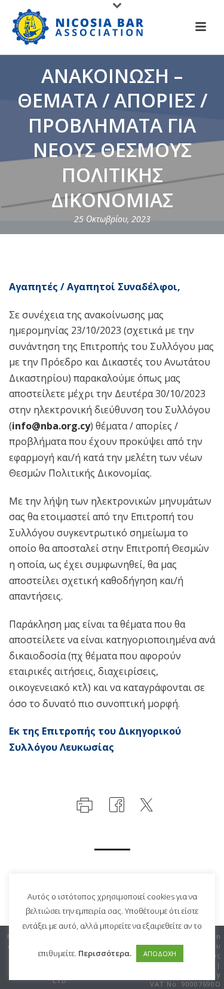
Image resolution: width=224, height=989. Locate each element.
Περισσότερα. (104, 953)
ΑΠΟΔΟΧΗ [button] (159, 953)
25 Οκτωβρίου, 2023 (112, 219)
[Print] (83, 803)
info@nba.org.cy (51, 425)
